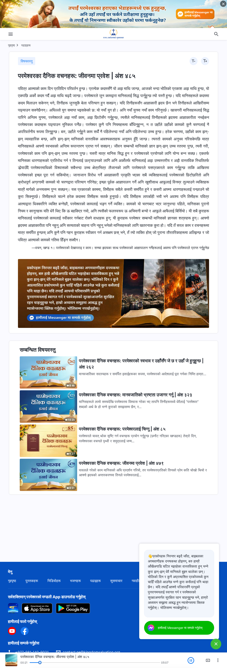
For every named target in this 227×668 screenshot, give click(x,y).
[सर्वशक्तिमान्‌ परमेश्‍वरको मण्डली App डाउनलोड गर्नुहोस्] (13, 608)
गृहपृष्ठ (11, 45)
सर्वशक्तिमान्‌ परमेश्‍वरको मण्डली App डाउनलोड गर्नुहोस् (47, 596)
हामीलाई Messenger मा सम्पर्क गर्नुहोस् (180, 628)
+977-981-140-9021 (32, 652)
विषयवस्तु (27, 61)
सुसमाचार (116, 580)
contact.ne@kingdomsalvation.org (91, 652)
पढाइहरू (26, 45)
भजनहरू (75, 580)
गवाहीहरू (137, 580)
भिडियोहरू (54, 580)
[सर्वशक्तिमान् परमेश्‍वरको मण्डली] (113, 34)
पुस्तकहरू (31, 580)
